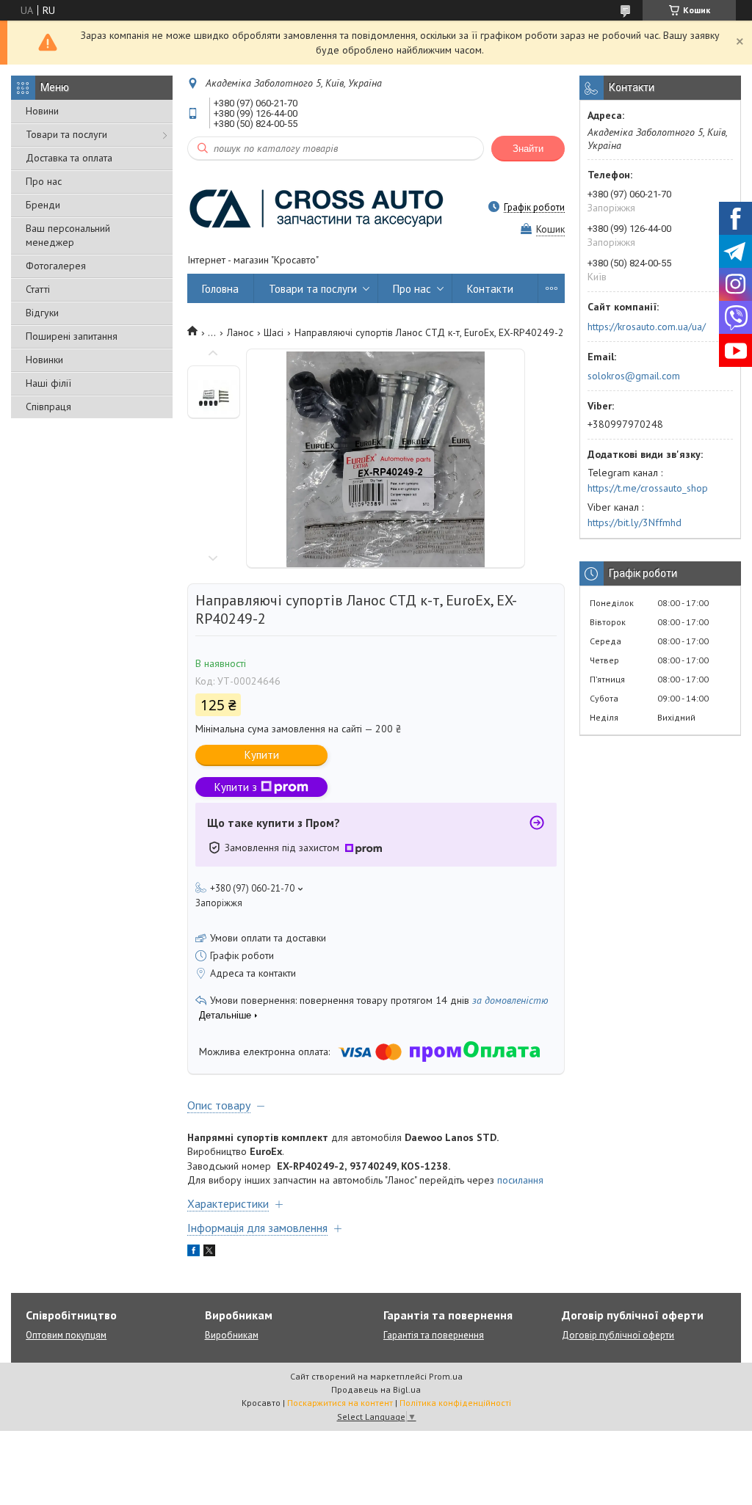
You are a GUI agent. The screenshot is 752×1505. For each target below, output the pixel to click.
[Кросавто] (315, 207)
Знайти (528, 148)
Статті (38, 289)
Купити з (235, 787)
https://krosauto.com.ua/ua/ (647, 326)
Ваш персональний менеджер (68, 235)
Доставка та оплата (69, 157)
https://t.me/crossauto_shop (648, 488)
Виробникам (231, 1335)
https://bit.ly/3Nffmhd (635, 522)
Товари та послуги (66, 134)
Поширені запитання (72, 336)
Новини (42, 110)
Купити (262, 755)
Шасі (273, 332)
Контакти (490, 288)
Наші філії (48, 383)
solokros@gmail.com (634, 375)
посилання (520, 1180)
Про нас (44, 181)
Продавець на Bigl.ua (376, 1389)
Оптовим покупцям (66, 1335)
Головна (220, 288)
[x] (209, 1252)
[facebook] (193, 1252)
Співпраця (48, 406)
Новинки (44, 359)
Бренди (43, 204)
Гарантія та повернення (433, 1335)
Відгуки (42, 312)
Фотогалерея (56, 265)
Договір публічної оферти (618, 1335)
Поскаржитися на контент (340, 1402)
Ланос (240, 332)
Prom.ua (446, 1376)
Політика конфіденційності (455, 1402)
